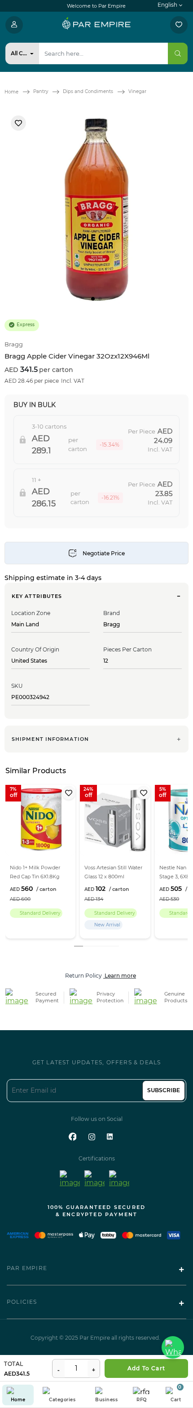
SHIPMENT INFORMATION (50, 739)
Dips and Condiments (88, 91)
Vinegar (137, 91)
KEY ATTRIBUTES (37, 596)
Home (11, 92)
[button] (93, 299)
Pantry (40, 91)
